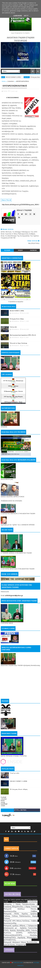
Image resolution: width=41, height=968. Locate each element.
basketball (4, 804)
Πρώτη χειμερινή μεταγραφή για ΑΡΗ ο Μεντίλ (23, 335)
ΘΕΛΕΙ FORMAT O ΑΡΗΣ (17, 311)
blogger (7, 250)
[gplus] (12, 831)
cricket (3, 806)
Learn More (17, 15)
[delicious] (34, 831)
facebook (33, 250)
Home (3, 81)
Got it (26, 15)
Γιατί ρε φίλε (13, 327)
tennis (3, 800)
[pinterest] (15, 831)
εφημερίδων (20, 301)
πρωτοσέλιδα (13, 301)
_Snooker (4, 799)
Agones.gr (18, 403)
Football (3, 797)
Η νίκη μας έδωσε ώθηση (28, 77)
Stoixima (24, 403)
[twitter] (9, 831)
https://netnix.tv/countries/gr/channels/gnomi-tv (20, 810)
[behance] (28, 831)
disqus (20, 250)
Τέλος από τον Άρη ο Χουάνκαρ (18, 343)
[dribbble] (22, 831)
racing (3, 802)
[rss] (25, 831)
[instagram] (31, 831)
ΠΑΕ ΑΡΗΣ (17, 77)
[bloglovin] (19, 831)
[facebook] (6, 831)
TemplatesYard (18, 962)
